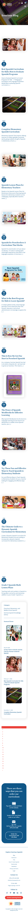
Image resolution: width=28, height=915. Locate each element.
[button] (25, 6)
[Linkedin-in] (17, 893)
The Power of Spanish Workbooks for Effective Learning (12, 412)
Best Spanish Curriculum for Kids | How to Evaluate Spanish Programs (13, 71)
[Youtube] (14, 893)
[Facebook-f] (7, 893)
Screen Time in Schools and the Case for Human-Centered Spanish (13, 651)
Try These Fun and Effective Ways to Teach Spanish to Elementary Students (14, 471)
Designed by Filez (14, 910)
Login (14, 871)
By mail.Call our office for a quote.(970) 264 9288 (14, 826)
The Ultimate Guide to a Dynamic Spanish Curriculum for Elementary (14, 529)
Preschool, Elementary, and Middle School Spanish (12, 609)
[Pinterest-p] (10, 893)
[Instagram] (21, 893)
